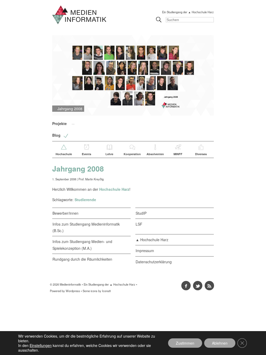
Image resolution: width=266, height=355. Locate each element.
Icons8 (106, 291)
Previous (43, 75)
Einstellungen (41, 345)
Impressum (145, 250)
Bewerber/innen (65, 213)
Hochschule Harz (114, 189)
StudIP (141, 213)
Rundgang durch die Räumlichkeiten (82, 259)
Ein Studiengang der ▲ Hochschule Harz (188, 12)
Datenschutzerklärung (154, 261)
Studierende (85, 199)
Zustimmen (185, 343)
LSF (139, 224)
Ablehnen (220, 343)
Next (222, 75)
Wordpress (73, 291)
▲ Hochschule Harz (152, 239)
